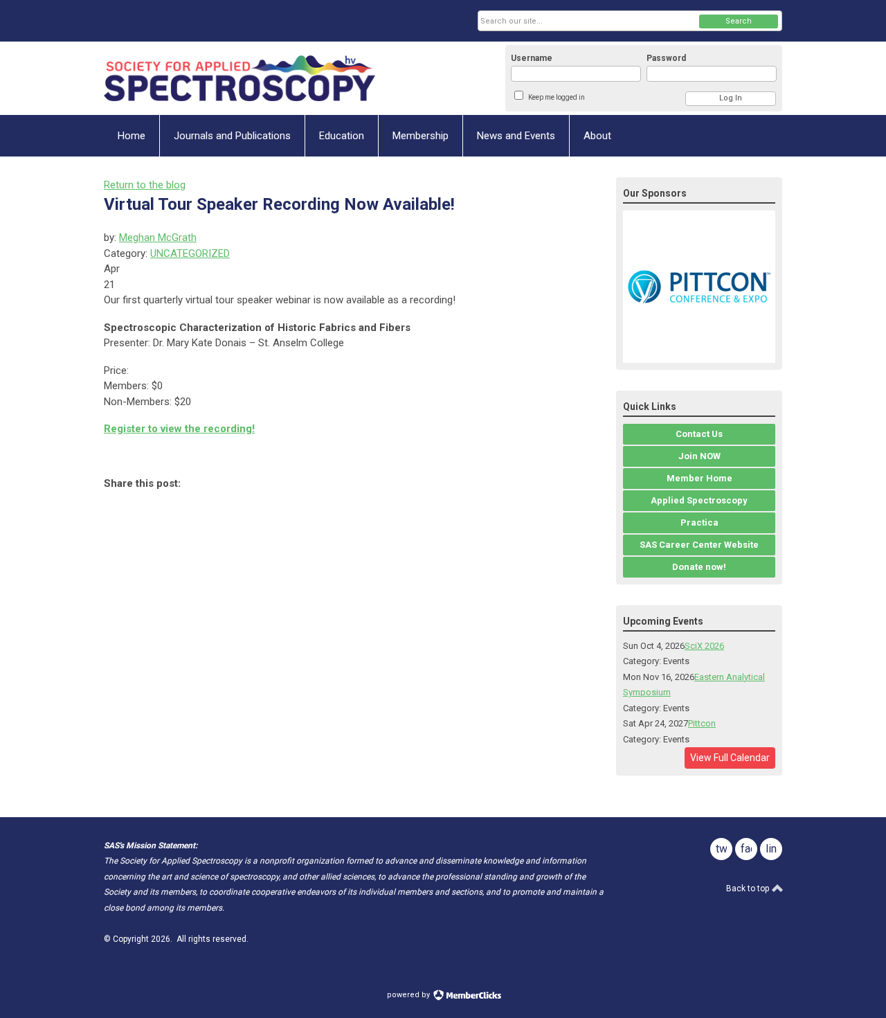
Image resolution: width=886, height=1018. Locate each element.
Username (531, 58)
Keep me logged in (556, 97)
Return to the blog (145, 185)
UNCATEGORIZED (190, 253)
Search (738, 21)
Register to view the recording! (179, 428)
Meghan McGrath (158, 237)
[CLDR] (239, 78)
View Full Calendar (730, 757)
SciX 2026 (704, 646)
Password (666, 58)
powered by (409, 994)
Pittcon (702, 723)
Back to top (748, 888)
